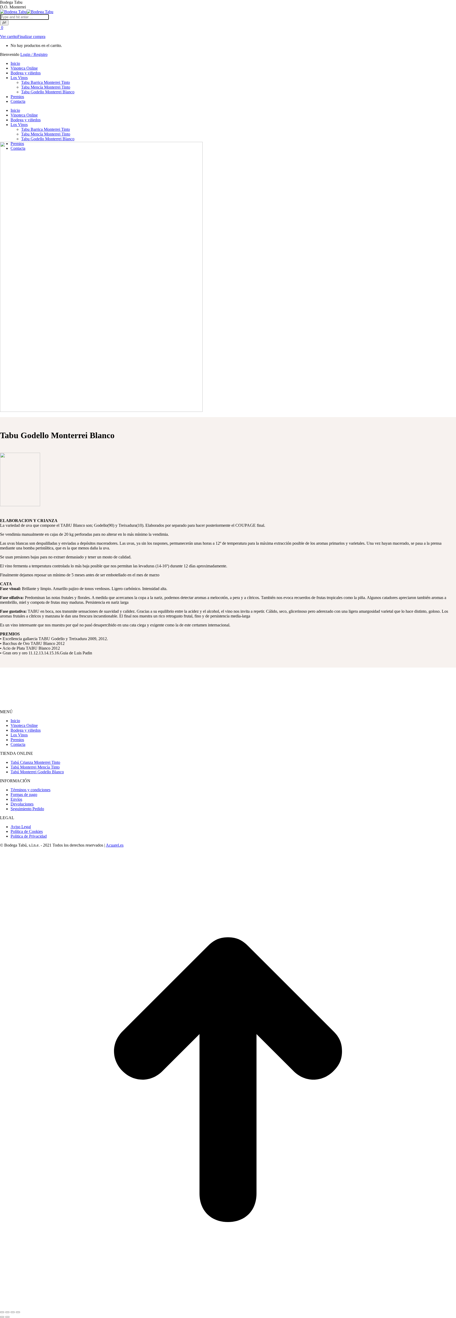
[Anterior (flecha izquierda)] (2, 1317)
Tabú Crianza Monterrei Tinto (35, 762)
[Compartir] (7, 1312)
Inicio (15, 720)
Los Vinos (19, 735)
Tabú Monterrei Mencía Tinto (35, 767)
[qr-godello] (20, 505)
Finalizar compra (31, 36)
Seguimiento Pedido (27, 809)
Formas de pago (24, 794)
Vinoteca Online (24, 725)
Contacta (18, 744)
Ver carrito (8, 36)
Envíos (16, 799)
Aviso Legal (21, 826)
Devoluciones (22, 804)
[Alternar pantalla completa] (13, 1312)
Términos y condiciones (30, 790)
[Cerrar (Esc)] (2, 1312)
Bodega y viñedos (26, 730)
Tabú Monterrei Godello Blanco (37, 772)
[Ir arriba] (228, 1306)
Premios (17, 739)
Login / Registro (34, 54)
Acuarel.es (115, 845)
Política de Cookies (27, 831)
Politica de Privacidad (29, 836)
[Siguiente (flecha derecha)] (7, 1317)
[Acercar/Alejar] (18, 1312)
